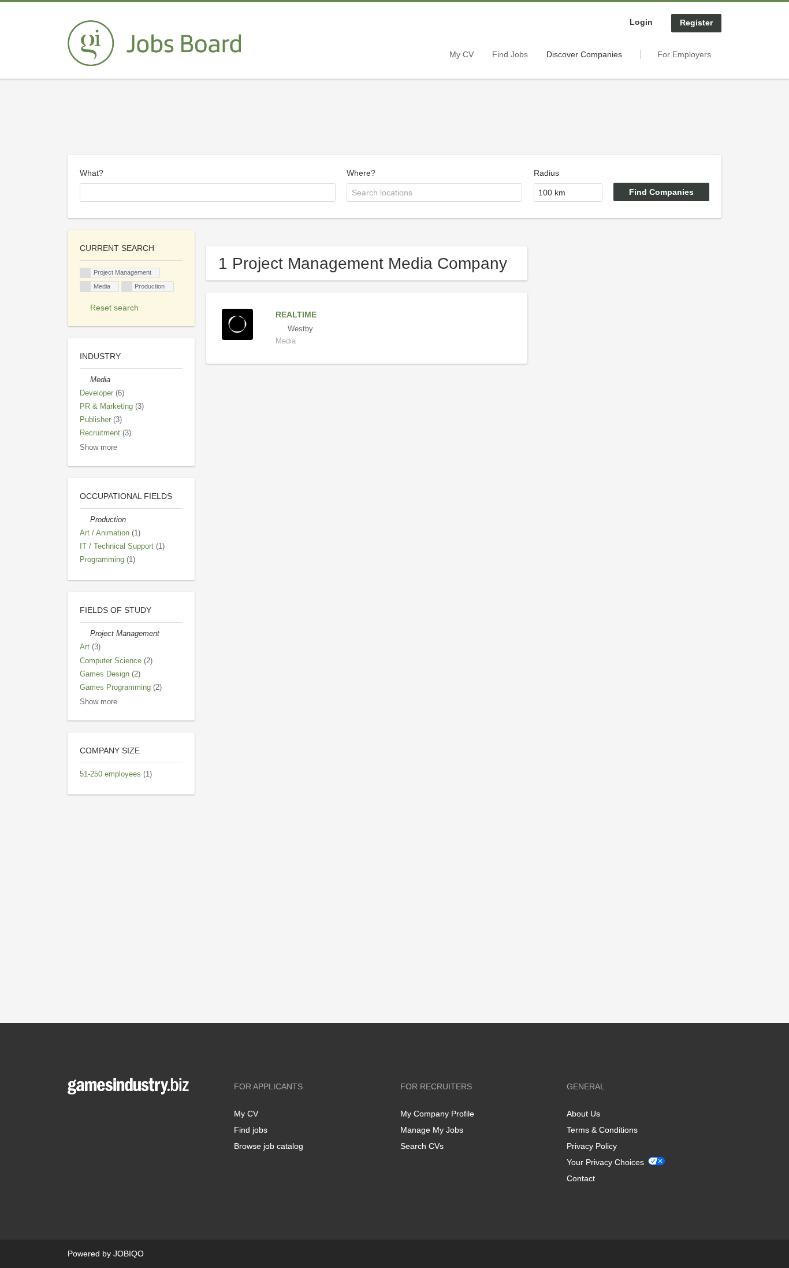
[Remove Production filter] (85, 520)
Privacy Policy (592, 1146)
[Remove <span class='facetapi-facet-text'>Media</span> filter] (85, 286)
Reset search (114, 307)
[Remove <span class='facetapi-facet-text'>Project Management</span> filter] (85, 273)
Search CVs (422, 1146)
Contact (581, 1178)
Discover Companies (584, 54)
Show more (98, 447)
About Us (583, 1113)
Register (696, 22)
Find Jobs (510, 54)
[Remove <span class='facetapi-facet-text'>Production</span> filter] (127, 286)
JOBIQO (128, 1253)
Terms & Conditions (602, 1129)
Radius (546, 173)
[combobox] (208, 192)
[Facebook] (76, 1118)
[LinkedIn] (112, 1118)
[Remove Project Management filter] (85, 634)
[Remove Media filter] (85, 380)
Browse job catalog (268, 1146)
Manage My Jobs (431, 1129)
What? (91, 173)
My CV (461, 54)
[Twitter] (95, 1118)
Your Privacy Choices (605, 1162)
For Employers (684, 54)
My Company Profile (437, 1113)
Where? (361, 173)
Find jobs (250, 1129)
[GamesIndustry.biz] (154, 43)
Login (641, 22)
